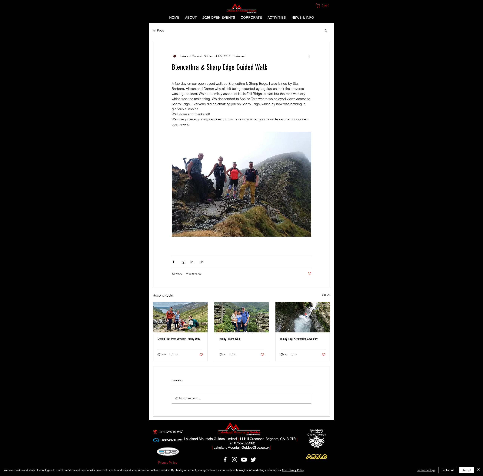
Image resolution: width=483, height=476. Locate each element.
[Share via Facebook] (173, 262)
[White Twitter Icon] (253, 459)
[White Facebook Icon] (225, 459)
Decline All (447, 470)
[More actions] (309, 56)
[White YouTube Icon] (244, 459)
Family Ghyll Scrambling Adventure (299, 339)
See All (326, 294)
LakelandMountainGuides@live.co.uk (241, 447)
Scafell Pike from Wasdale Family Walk (179, 339)
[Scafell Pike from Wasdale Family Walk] (180, 317)
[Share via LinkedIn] (192, 262)
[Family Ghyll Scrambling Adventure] (302, 317)
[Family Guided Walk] (241, 317)
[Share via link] (201, 262)
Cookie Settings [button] (426, 470)
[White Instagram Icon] (234, 459)
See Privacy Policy (293, 470)
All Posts (159, 30)
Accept (467, 470)
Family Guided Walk (229, 339)
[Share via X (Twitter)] (183, 262)
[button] (324, 5)
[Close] (478, 470)
